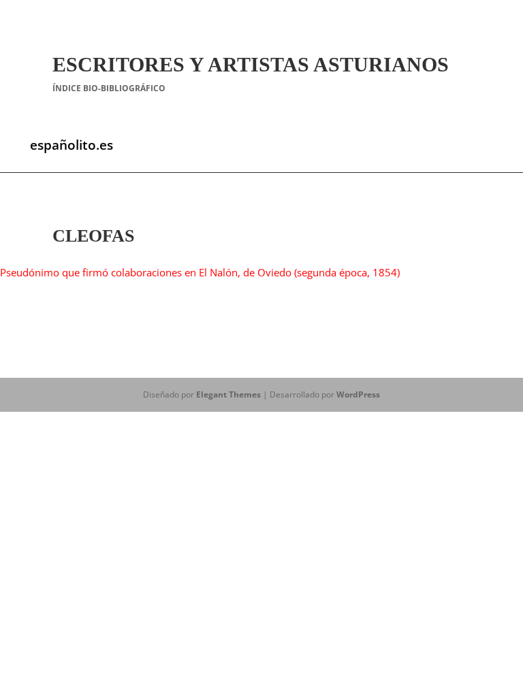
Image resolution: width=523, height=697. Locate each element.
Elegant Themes (228, 394)
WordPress (358, 394)
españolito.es (71, 145)
